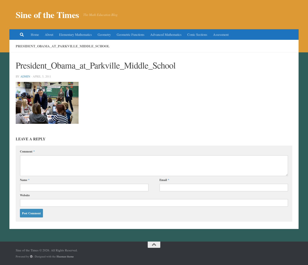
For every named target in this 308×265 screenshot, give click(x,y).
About (49, 34)
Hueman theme (65, 256)
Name (25, 180)
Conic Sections (197, 34)
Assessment (221, 34)
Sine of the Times (47, 14)
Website (25, 195)
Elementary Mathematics (75, 34)
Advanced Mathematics (165, 34)
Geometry (104, 34)
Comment (27, 151)
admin (25, 76)
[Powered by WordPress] (31, 256)
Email (164, 180)
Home (35, 34)
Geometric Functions (130, 34)
